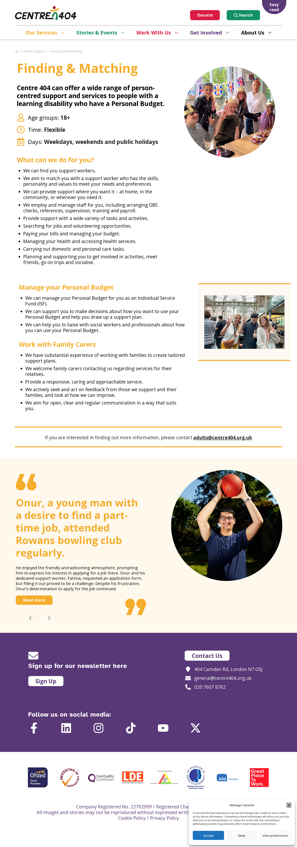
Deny (241, 835)
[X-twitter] (195, 728)
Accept (208, 835)
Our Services (41, 32)
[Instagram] (98, 728)
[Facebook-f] (33, 728)
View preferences (275, 835)
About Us (252, 32)
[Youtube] (163, 728)
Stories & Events (96, 32)
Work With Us (153, 32)
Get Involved (206, 32)
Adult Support (34, 51)
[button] (289, 805)
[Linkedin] (66, 728)
